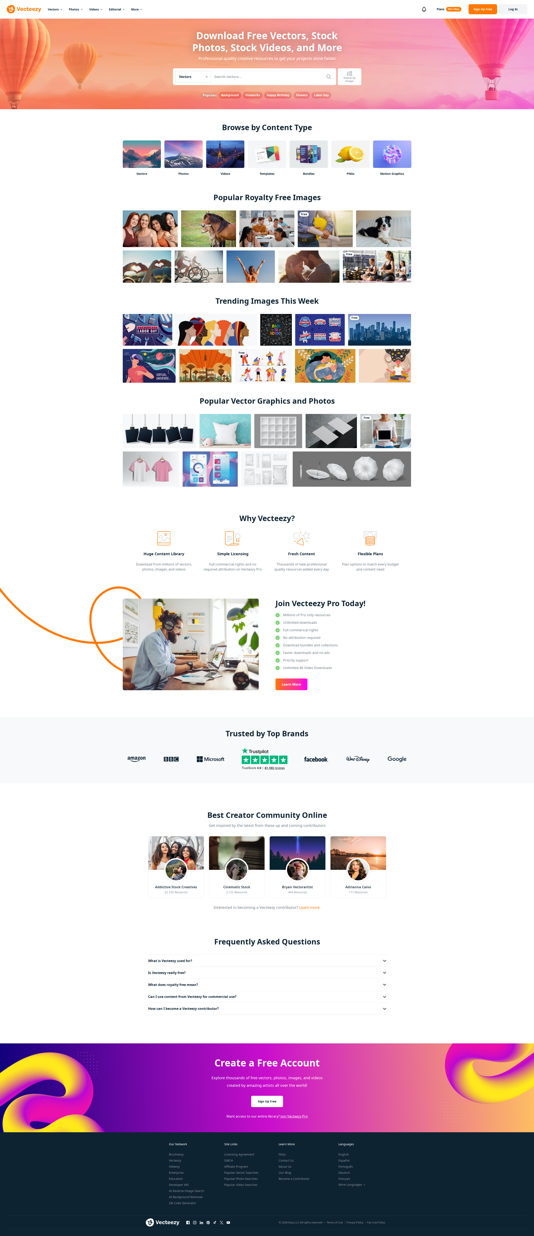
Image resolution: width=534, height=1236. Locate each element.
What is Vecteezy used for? (170, 960)
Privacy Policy (354, 1222)
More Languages (350, 1184)
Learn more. (309, 907)
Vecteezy (175, 1160)
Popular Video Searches (240, 1185)
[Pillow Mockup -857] (225, 431)
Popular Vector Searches (241, 1173)
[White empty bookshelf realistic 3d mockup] (278, 431)
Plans (440, 9)
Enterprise (176, 1173)
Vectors (53, 9)
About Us (285, 1167)
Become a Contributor (294, 1179)
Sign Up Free (267, 1101)
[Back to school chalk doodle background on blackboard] (276, 330)
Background (230, 95)
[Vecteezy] (24, 9)
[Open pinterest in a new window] (208, 1222)
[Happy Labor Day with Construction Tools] (147, 330)
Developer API (179, 1185)
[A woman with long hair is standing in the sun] (250, 266)
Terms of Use (335, 1222)
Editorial (115, 9)
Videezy (174, 1167)
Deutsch (344, 1173)
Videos (94, 9)
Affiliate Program (236, 1167)
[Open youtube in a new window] (228, 1222)
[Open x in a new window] (221, 1222)
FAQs (282, 1154)
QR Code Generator (182, 1203)
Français (344, 1179)
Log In (513, 9)
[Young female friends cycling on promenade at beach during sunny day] (199, 266)
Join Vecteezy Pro (294, 1116)
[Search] (328, 76)
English (343, 1154)
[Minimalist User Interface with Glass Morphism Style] (210, 469)
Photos (74, 9)
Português (345, 1167)
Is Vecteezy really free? (167, 972)
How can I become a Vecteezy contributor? (183, 1008)
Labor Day (321, 95)
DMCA (228, 1160)
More (135, 9)
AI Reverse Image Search (186, 1191)
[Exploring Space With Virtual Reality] (149, 366)
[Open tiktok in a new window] (215, 1222)
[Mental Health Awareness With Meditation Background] (385, 366)
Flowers (301, 95)
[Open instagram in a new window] (194, 1222)
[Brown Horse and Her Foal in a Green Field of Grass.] (208, 228)
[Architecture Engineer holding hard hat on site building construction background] (325, 228)
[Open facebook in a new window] (188, 1222)
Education (176, 1179)
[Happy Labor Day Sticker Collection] (320, 330)
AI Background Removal (185, 1197)
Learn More (291, 684)
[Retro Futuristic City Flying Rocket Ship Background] (205, 366)
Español (344, 1160)
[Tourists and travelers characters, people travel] (263, 366)
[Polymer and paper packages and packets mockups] (265, 469)
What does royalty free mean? (173, 984)
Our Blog (285, 1173)
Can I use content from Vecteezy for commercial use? (192, 996)
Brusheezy (176, 1154)
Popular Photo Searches (241, 1179)
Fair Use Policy (376, 1222)
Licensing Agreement (239, 1154)
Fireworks (252, 95)
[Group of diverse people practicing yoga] (377, 266)
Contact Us (286, 1160)
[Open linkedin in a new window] (201, 1222)
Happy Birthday (278, 95)
